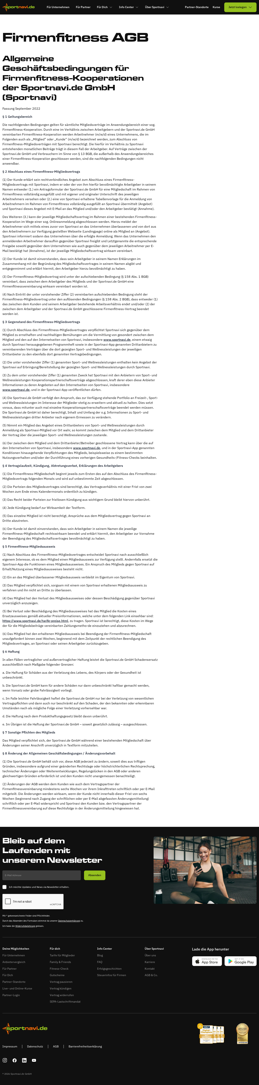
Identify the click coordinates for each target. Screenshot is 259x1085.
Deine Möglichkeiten (15, 948)
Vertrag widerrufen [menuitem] (62, 995)
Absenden (94, 875)
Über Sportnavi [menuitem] (154, 7)
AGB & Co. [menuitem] (151, 975)
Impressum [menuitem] (9, 1046)
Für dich (55, 948)
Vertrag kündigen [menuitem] (60, 988)
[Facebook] (14, 1060)
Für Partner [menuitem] (83, 7)
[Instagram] (4, 1060)
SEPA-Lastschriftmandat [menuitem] (65, 1001)
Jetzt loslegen (237, 7)
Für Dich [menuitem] (102, 7)
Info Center (104, 948)
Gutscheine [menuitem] (57, 975)
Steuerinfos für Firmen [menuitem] (111, 975)
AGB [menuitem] (56, 1046)
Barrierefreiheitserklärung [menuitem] (85, 1046)
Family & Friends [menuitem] (60, 962)
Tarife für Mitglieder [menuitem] (62, 955)
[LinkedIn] (24, 1060)
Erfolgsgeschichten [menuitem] (109, 968)
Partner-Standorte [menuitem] (13, 982)
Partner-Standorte (197, 7)
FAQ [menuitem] (99, 962)
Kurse (216, 7)
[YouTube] (34, 1060)
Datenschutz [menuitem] (35, 1046)
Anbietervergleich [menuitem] (13, 962)
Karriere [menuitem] (150, 962)
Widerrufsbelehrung (25, 926)
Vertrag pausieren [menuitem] (61, 982)
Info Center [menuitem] (126, 7)
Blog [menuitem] (100, 955)
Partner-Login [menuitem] (11, 995)
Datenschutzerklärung (69, 920)
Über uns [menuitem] (150, 955)
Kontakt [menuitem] (150, 968)
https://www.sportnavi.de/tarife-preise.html (35, 621)
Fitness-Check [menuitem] (59, 968)
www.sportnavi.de (117, 340)
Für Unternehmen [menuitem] (58, 7)
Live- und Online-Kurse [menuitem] (17, 988)
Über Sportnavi (154, 948)
